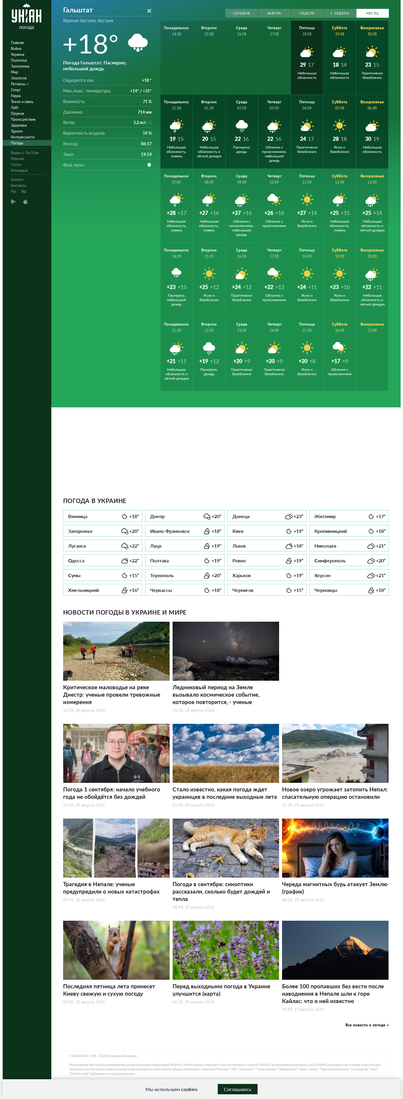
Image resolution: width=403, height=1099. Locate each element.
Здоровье (19, 125)
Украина (17, 54)
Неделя (307, 13)
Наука (16, 95)
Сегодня (241, 13)
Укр (24, 191)
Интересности (23, 137)
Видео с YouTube (25, 152)
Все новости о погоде (365, 1025)
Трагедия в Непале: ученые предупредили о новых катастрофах (111, 888)
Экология (19, 78)
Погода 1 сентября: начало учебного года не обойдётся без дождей (111, 793)
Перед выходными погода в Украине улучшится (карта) (221, 990)
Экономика (20, 66)
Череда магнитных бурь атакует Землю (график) (334, 888)
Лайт (15, 107)
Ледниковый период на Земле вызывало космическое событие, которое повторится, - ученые (216, 694)
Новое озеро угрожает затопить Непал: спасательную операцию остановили (335, 793)
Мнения (17, 158)
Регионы (18, 83)
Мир (14, 72)
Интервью (19, 170)
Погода (17, 143)
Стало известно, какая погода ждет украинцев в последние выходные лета (225, 793)
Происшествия (23, 119)
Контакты (18, 185)
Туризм (16, 131)
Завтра (274, 13)
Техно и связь (22, 101)
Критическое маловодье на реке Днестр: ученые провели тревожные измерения (111, 694)
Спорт (16, 89)
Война (16, 48)
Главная (17, 42)
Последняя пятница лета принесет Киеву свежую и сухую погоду (109, 990)
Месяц (372, 13)
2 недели (339, 13)
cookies (189, 1089)
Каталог (17, 179)
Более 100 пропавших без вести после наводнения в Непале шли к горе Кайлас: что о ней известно (333, 993)
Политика (19, 60)
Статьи (16, 164)
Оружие (17, 113)
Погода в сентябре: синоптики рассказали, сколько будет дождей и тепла (221, 891)
